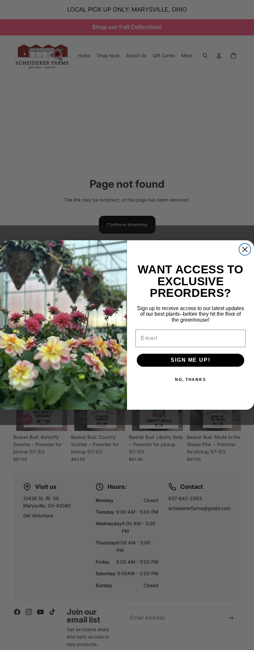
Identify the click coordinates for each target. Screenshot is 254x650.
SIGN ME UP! (190, 360)
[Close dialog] (245, 249)
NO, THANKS (190, 380)
